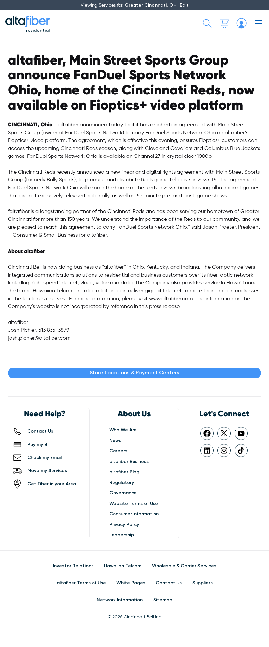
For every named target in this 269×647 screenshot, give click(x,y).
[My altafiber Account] (241, 23)
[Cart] (224, 23)
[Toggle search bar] (207, 23)
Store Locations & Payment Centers (134, 373)
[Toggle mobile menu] (258, 23)
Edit (184, 5)
